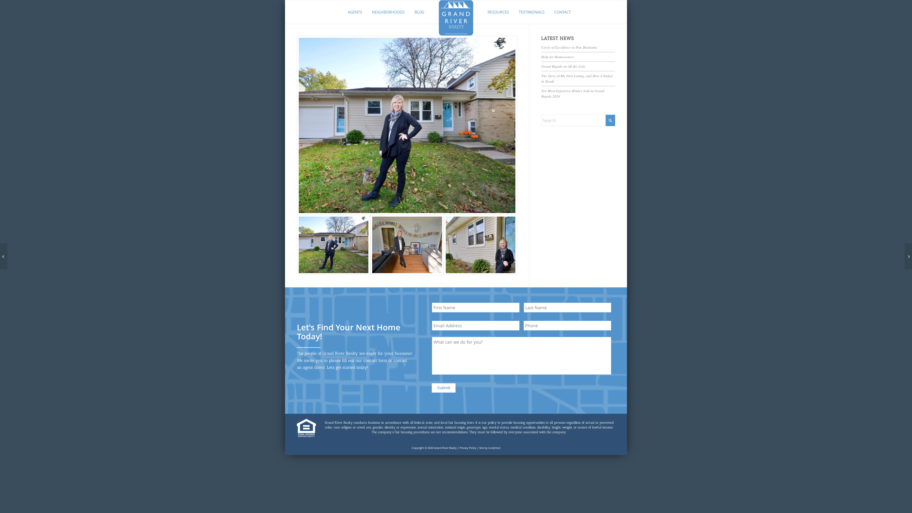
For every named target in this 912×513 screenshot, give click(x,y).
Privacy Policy (468, 448)
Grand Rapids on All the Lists (563, 66)
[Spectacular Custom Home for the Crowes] (3, 256)
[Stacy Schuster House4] (480, 245)
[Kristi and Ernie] (908, 256)
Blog (419, 12)
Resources (498, 12)
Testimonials (532, 12)
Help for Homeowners (557, 56)
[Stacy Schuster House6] (407, 125)
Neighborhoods (388, 12)
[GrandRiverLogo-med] (456, 18)
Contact (562, 12)
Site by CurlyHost (489, 448)
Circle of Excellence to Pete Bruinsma (569, 47)
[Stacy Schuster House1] (407, 245)
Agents (355, 12)
